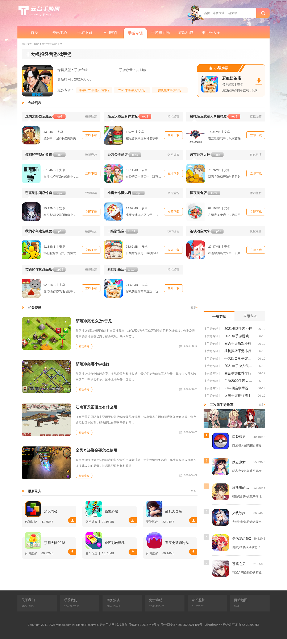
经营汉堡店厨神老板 (128, 116)
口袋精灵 (239, 436)
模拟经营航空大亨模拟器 (213, 116)
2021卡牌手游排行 (238, 328)
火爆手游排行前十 (237, 395)
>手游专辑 (50, 44)
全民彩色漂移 (115, 543)
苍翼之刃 (239, 564)
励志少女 (239, 462)
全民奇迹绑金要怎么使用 (96, 450)
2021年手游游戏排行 (239, 336)
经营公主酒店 (123, 154)
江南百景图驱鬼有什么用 (96, 407)
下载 (72, 520)
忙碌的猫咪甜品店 (44, 269)
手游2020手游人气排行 (94, 90)
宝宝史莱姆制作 (177, 543)
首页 (34, 32)
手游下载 (84, 32)
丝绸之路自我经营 (43, 116)
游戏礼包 (185, 32)
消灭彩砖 (51, 511)
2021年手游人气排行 (132, 90)
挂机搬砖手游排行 (170, 90)
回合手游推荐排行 (237, 373)
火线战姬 (239, 513)
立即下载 (91, 135)
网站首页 (39, 44)
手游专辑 (135, 33)
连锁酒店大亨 (205, 231)
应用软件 (110, 32)
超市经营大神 (205, 154)
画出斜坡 (111, 511)
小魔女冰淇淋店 (124, 193)
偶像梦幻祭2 (241, 538)
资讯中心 (59, 32)
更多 (194, 307)
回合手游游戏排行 (237, 343)
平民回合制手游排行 (239, 358)
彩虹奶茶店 (231, 78)
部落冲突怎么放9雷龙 (94, 321)
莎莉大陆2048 (54, 543)
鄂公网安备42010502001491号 (181, 624)
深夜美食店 (203, 193)
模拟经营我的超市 (43, 154)
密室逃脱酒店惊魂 (43, 193)
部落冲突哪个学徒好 (93, 364)
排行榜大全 (210, 32)
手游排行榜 (160, 32)
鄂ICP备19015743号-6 (144, 624)
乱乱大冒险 (173, 511)
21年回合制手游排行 (239, 388)
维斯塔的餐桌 (241, 487)
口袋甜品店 (121, 231)
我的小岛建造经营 (44, 231)
